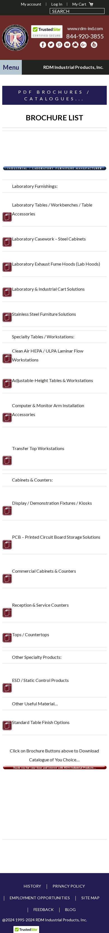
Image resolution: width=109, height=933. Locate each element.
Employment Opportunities (40, 897)
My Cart (79, 4)
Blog (70, 909)
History (32, 886)
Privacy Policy (69, 886)
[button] (11, 67)
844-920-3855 (85, 36)
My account (31, 4)
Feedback (44, 909)
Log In (56, 4)
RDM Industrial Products (15, 38)
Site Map (90, 897)
